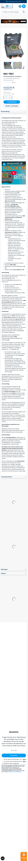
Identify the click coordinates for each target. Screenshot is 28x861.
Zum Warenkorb (11, 102)
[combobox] (10, 12)
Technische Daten (13, 477)
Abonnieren (13, 755)
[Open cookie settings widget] (3, 858)
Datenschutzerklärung (15, 771)
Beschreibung (13, 111)
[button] (20, 47)
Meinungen (13, 569)
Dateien (13, 573)
